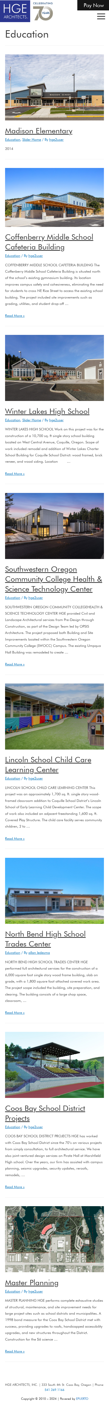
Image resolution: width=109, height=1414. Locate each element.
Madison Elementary (38, 130)
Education (12, 139)
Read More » (15, 316)
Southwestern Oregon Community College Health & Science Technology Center (53, 578)
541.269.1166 (54, 1390)
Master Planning (32, 1282)
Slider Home (31, 139)
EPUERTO (82, 1399)
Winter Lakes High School (47, 411)
